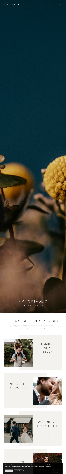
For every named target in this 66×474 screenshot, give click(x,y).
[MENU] (60, 4)
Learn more (48, 466)
